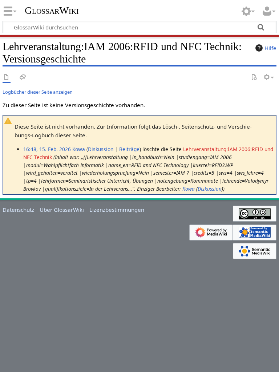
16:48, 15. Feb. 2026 (47, 149)
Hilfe (270, 48)
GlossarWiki (52, 10)
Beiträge (129, 149)
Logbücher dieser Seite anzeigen (38, 92)
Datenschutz (18, 209)
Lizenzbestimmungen (116, 209)
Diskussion (100, 149)
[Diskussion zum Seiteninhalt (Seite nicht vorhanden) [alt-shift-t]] (23, 77)
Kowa (188, 188)
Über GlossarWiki (62, 209)
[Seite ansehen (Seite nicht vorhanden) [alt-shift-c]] (7, 77)
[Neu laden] (254, 77)
